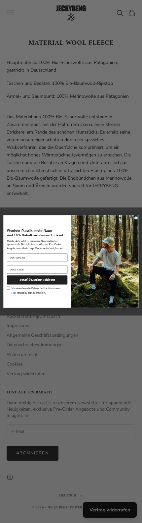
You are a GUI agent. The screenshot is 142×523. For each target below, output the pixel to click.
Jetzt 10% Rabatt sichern (37, 280)
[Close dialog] (136, 217)
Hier (14, 293)
